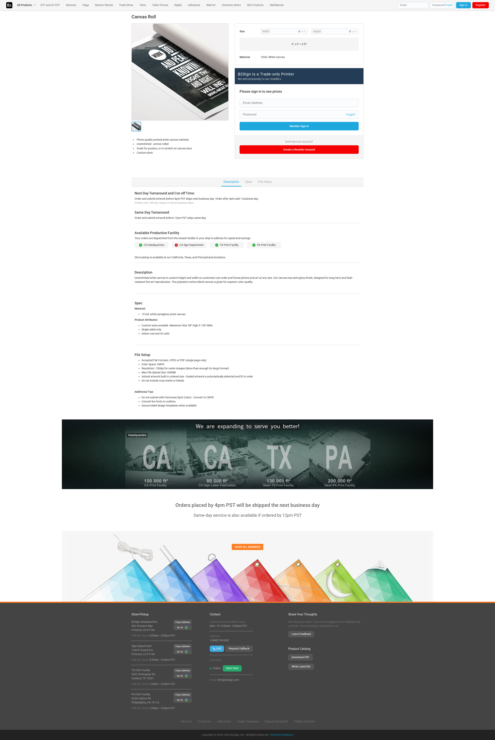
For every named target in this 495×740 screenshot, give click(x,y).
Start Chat (232, 668)
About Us (186, 721)
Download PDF (300, 657)
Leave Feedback (301, 634)
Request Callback (239, 648)
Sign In (463, 5)
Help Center (224, 721)
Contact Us (204, 721)
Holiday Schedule (304, 721)
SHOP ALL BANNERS (247, 546)
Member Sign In (299, 126)
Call (218, 648)
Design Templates (248, 721)
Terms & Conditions (281, 734)
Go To (180, 627)
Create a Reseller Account (299, 149)
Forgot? (449, 5)
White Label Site (301, 666)
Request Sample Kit (276, 721)
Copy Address (182, 622)
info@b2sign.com (228, 679)
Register (481, 5)
